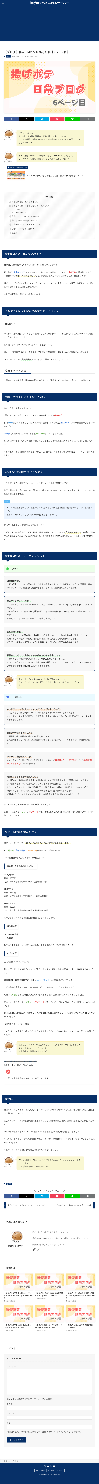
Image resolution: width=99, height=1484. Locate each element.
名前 (9, 1404)
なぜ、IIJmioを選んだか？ (23, 229)
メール (10, 1413)
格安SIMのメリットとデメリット (26, 224)
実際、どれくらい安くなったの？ (26, 216)
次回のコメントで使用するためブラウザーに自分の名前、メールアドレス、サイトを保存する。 (45, 1432)
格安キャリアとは (23, 212)
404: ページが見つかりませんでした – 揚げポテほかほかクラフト (55, 176)
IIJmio (10, 423)
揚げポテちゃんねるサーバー (49, 2)
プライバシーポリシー (55, 1470)
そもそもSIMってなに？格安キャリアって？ (31, 206)
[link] (34, 1249)
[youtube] (48, 1466)
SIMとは (19, 209)
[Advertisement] (49, 24)
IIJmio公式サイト (43, 980)
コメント (11, 1367)
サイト (9, 1423)
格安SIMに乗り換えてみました (25, 202)
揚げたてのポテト (16, 1246)
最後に (15, 233)
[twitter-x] (38, 1249)
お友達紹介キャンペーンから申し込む (20, 1061)
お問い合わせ (40, 1470)
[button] (11, 119)
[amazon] (51, 1466)
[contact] (54, 1466)
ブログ (9, 56)
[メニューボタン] (3, 3)
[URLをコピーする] (87, 119)
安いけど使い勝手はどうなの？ (25, 220)
